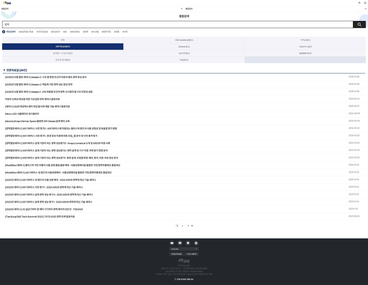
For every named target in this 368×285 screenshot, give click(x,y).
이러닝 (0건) (305, 40)
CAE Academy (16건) (184, 40)
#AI (65, 31)
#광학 (85, 31)
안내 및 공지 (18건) (62, 60)
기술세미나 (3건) (305, 46)
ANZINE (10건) (305, 53)
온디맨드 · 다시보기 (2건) (62, 53)
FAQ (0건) (184, 60)
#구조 (125, 31)
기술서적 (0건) (184, 53)
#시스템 (94, 31)
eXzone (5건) (183, 46)
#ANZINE (75, 31)
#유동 (116, 31)
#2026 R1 (55, 31)
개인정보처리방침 (176, 254)
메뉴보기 (365, 3)
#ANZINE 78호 (26, 31)
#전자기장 (106, 31)
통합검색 (4, 8)
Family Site (174, 249)
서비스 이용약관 (191, 254)
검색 (359, 3)
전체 (62, 40)
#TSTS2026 (42, 31)
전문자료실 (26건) (62, 46)
